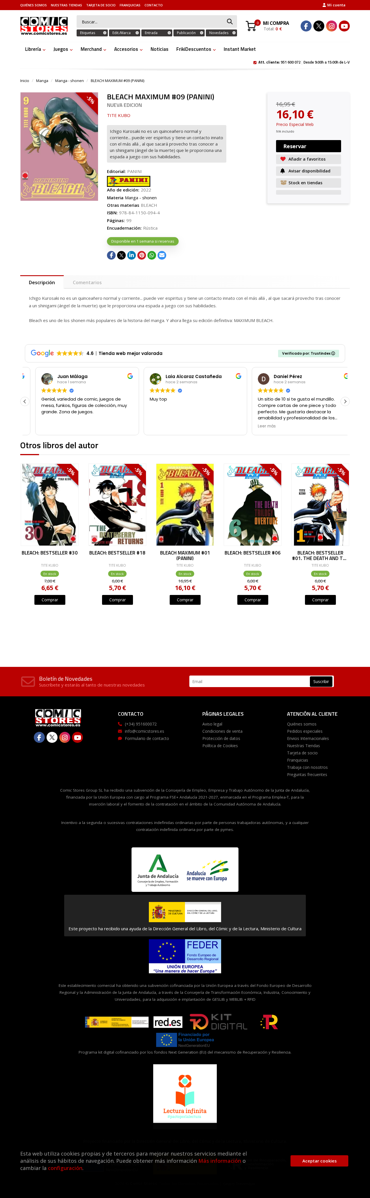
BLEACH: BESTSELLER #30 (50, 553)
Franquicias (130, 5)
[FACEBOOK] (306, 26)
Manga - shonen (69, 80)
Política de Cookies (220, 745)
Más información (219, 1160)
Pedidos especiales (305, 731)
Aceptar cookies (319, 1161)
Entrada (151, 32)
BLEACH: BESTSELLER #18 (117, 553)
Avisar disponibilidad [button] (309, 171)
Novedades (218, 32)
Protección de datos (221, 738)
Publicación (186, 32)
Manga (42, 80)
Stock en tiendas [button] (305, 182)
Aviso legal (212, 724)
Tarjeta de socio (101, 5)
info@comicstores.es (144, 731)
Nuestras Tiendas (66, 5)
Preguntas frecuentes (307, 774)
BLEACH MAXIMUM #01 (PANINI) (185, 555)
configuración (65, 1167)
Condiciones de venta (222, 731)
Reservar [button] (294, 146)
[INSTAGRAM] (331, 26)
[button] (345, 401)
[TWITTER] (318, 26)
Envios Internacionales (308, 738)
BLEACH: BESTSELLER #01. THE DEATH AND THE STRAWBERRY (320, 555)
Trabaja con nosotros (307, 767)
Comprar (50, 599)
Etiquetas (87, 32)
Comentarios (87, 282)
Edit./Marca (121, 32)
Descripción (42, 282)
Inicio (24, 80)
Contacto (154, 5)
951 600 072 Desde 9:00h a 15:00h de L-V (304, 61)
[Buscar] (230, 21)
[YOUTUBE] (344, 26)
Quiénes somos (33, 5)
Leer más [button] (256, 426)
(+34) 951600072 (141, 724)
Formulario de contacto (147, 738)
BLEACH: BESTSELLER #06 (253, 553)
